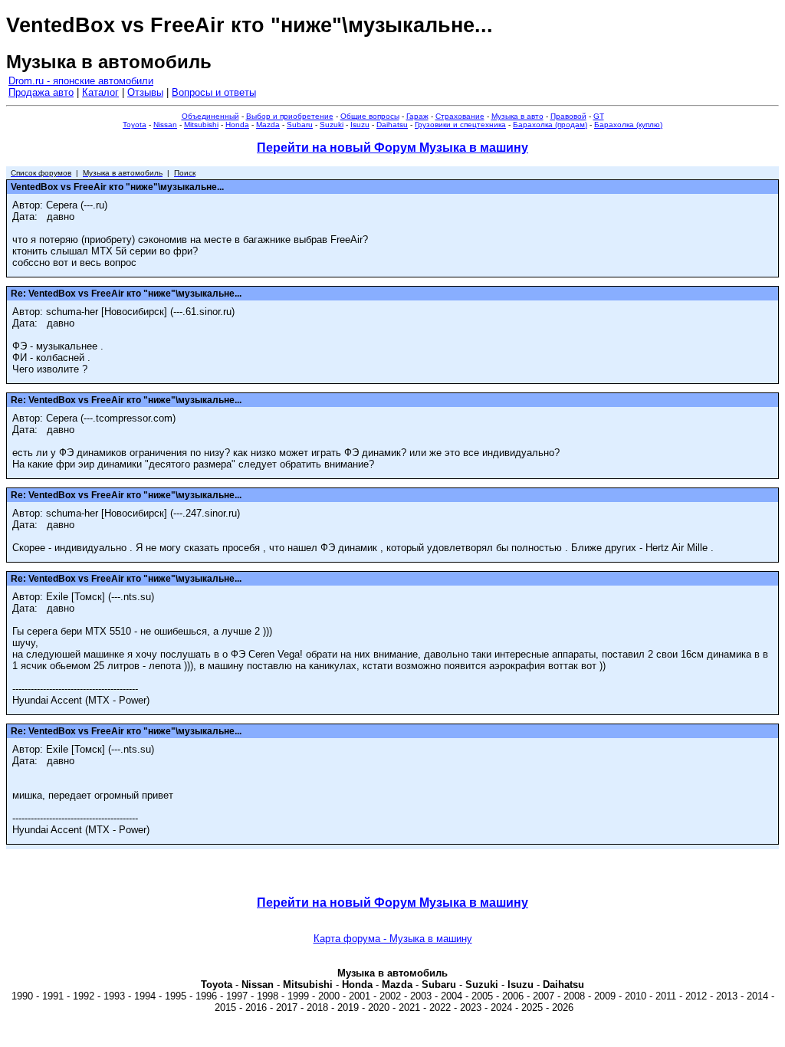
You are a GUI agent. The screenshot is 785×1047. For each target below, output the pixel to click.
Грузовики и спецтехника (460, 124)
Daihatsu (392, 124)
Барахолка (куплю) (628, 124)
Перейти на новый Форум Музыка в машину (392, 147)
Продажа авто (41, 92)
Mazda (268, 124)
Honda (237, 124)
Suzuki (331, 124)
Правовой (568, 116)
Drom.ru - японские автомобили (80, 81)
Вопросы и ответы (214, 92)
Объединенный (210, 116)
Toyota (134, 124)
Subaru (300, 124)
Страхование (459, 116)
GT (598, 116)
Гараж (417, 116)
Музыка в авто (517, 116)
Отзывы (145, 92)
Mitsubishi (201, 124)
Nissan (165, 124)
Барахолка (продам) (550, 124)
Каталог (100, 92)
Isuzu (360, 124)
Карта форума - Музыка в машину (393, 938)
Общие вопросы (369, 116)
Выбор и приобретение (289, 116)
